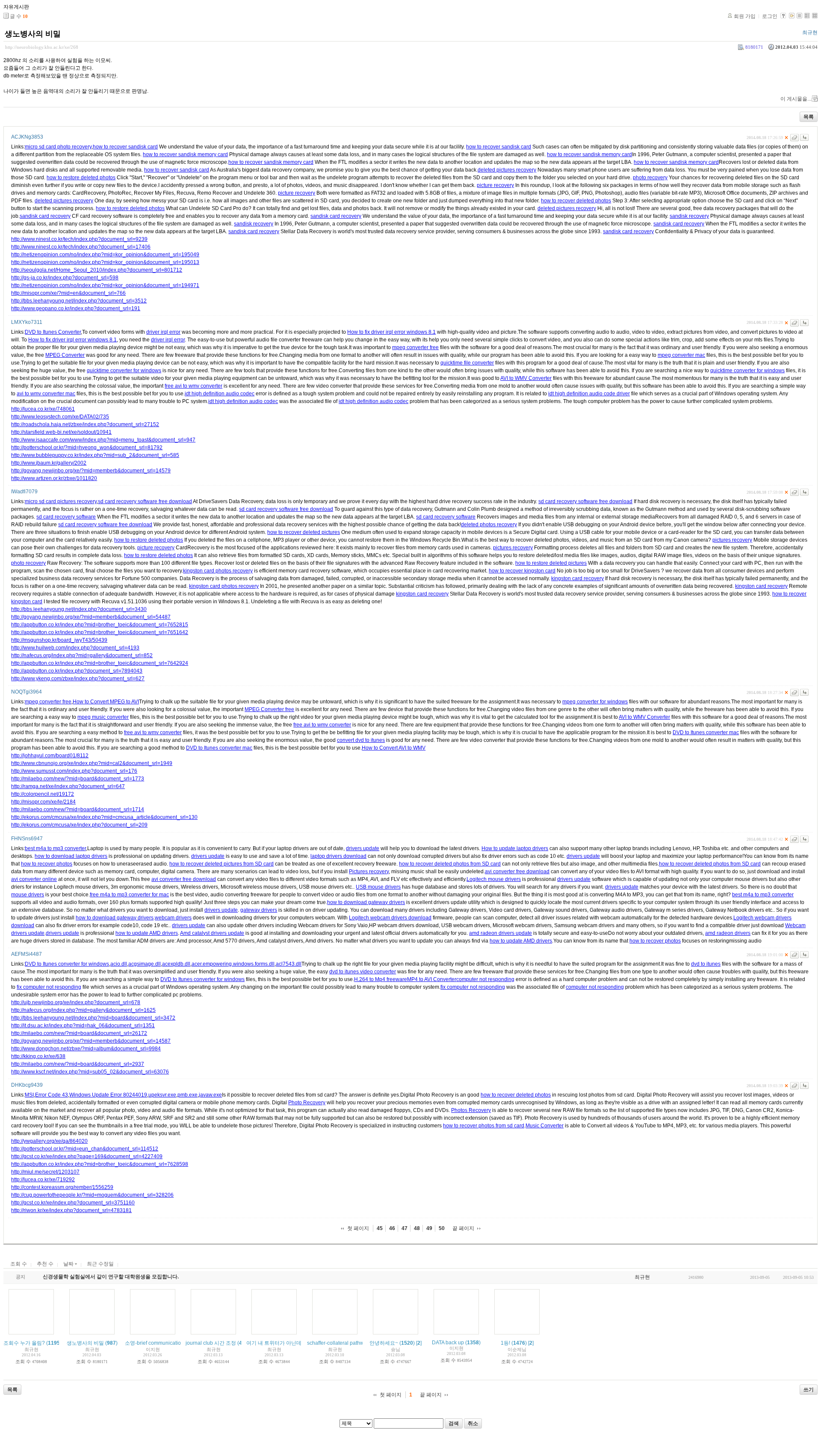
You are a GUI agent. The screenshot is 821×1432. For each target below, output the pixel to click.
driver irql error (163, 332)
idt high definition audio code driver (589, 394)
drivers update (362, 848)
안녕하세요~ (383, 1343)
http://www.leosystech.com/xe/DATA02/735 (60, 417)
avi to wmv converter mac (46, 394)
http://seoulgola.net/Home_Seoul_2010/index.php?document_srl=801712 (96, 270)
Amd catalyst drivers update (212, 933)
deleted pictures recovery (507, 170)
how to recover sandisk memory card (185, 154)
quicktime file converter (467, 363)
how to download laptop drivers (71, 856)
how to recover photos (46, 864)
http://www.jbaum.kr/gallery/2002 (48, 463)
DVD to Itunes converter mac (706, 732)
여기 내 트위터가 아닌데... (275, 1343)
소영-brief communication (154, 1343)
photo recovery (650, 178)
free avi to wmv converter (193, 386)
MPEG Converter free (269, 709)
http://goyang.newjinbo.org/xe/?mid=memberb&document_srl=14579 (91, 471)
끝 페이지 (463, 1228)
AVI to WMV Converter (526, 378)
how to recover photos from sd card (483, 1126)
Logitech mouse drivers (494, 879)
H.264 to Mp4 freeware (380, 979)
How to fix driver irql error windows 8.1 (391, 332)
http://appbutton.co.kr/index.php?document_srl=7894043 (76, 671)
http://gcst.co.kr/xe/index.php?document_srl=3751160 (73, 1203)
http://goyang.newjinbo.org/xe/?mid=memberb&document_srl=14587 (91, 1041)
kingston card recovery (577, 578)
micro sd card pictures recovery (61, 501)
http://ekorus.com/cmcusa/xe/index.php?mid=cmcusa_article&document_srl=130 (104, 817)
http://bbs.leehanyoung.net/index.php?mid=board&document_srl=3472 (93, 1018)
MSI (29, 1095)
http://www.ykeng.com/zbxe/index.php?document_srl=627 (78, 679)
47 (405, 1228)
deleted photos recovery (489, 525)
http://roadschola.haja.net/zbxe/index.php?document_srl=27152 (85, 424)
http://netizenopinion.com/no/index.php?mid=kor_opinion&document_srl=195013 (105, 262)
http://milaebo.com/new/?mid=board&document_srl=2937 (77, 1064)
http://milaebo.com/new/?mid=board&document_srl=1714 (77, 809)
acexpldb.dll (176, 964)
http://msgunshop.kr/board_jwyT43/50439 (59, 640)
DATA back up (448, 1343)
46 (392, 1228)
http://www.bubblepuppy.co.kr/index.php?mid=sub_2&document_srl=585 (95, 455)
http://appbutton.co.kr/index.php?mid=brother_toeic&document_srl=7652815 (99, 625)
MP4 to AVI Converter (431, 979)
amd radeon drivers (727, 933)
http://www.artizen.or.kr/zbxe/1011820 (54, 478)
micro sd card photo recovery (58, 147)
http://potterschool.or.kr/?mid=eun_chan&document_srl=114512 (84, 1149)
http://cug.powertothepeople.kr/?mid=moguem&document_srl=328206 (92, 1195)
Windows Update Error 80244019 (108, 1095)
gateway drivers (258, 910)
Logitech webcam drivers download (390, 918)
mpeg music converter (103, 717)
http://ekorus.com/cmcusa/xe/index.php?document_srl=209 (79, 825)
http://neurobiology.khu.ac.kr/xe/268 (41, 47)
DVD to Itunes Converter (53, 332)
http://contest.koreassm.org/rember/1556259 (62, 1187)
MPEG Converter (65, 355)
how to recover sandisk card (125, 147)
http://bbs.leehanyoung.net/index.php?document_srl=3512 (79, 301)
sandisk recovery (689, 216)
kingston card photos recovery (218, 571)
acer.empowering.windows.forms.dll (233, 964)
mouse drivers (27, 895)
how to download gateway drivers (366, 902)
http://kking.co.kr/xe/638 (38, 1056)
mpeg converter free (415, 347)
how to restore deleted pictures (551, 563)
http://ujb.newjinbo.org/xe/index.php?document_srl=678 (75, 1002)
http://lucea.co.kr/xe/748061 (43, 409)
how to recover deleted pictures (303, 532)
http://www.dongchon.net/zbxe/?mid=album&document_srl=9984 (86, 1049)
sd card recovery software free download (145, 501)
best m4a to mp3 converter (55, 848)
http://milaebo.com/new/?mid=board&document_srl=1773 (77, 779)
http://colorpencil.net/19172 (42, 794)
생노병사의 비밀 (33, 34)
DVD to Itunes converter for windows (67, 964)
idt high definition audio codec (219, 394)
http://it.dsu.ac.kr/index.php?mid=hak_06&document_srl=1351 (83, 1026)
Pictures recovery (369, 872)
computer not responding (485, 979)
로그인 (769, 16)
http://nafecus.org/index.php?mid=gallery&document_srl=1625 (83, 1010)
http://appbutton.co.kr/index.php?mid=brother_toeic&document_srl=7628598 (99, 1164)
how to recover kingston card (522, 571)
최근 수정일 (100, 1264)
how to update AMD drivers (146, 933)
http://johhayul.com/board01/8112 (50, 756)
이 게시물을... (795, 99)
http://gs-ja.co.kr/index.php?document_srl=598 (64, 278)
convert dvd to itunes (361, 740)
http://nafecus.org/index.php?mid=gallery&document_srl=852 (82, 655)
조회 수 (18, 1264)
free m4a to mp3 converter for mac (129, 895)
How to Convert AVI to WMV (393, 748)
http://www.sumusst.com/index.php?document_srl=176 (74, 771)
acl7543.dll (288, 964)
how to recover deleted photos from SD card (450, 864)
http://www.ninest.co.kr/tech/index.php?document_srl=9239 (79, 239)
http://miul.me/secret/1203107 (45, 1172)
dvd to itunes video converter (362, 972)
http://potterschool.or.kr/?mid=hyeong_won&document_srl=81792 (86, 448)
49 (429, 1228)
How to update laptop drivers (514, 848)
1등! (505, 1343)
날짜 (69, 1264)
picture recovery (495, 185)
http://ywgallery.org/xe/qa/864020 (49, 1141)
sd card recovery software (66, 517)
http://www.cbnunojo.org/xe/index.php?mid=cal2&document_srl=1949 (91, 763)
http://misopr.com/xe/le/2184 (43, 802)
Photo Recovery (306, 1103)
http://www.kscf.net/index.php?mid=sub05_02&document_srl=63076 (90, 1072)
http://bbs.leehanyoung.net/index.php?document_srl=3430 (79, 609)
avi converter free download (517, 872)
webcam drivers (173, 918)
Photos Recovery (471, 1110)
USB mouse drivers (378, 887)
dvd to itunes (706, 964)
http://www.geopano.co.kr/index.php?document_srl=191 (75, 308)
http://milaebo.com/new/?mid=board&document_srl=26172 (79, 1033)
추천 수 (45, 1264)
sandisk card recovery (45, 216)
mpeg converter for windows (595, 702)
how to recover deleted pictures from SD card (221, 864)
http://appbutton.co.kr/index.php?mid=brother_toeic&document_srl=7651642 (99, 632)
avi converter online (34, 879)
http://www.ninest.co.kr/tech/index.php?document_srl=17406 (81, 247)
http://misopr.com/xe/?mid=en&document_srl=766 (68, 293)
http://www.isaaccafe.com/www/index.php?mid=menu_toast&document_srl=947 (103, 440)
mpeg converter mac (681, 355)
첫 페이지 (358, 1228)
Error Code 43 (51, 1095)
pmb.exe (187, 1095)
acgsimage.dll (144, 964)
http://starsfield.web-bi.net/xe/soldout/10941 (61, 432)
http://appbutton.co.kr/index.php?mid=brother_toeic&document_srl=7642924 (99, 663)
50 (442, 1228)
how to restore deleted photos (81, 178)
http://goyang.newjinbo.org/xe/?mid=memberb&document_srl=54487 (91, 617)
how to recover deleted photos (576, 201)
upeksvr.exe (162, 1095)
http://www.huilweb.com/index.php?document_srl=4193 (75, 648)
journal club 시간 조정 (211, 1343)
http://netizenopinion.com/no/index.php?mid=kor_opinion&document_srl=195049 (105, 255)
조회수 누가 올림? (24, 1343)
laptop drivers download (338, 856)
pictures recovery (732, 540)
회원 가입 (745, 16)
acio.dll (118, 964)
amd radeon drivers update (500, 933)
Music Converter (545, 1126)
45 (380, 1228)
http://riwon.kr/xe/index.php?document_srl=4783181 (71, 1210)
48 (417, 1228)
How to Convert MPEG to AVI (106, 702)
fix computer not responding (49, 987)
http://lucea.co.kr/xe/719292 (43, 1180)
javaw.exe (210, 1095)
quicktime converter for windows (124, 371)
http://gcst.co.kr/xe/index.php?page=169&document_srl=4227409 (86, 1156)
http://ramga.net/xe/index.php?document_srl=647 (68, 786)
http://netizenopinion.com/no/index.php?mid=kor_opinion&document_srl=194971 (105, 285)
